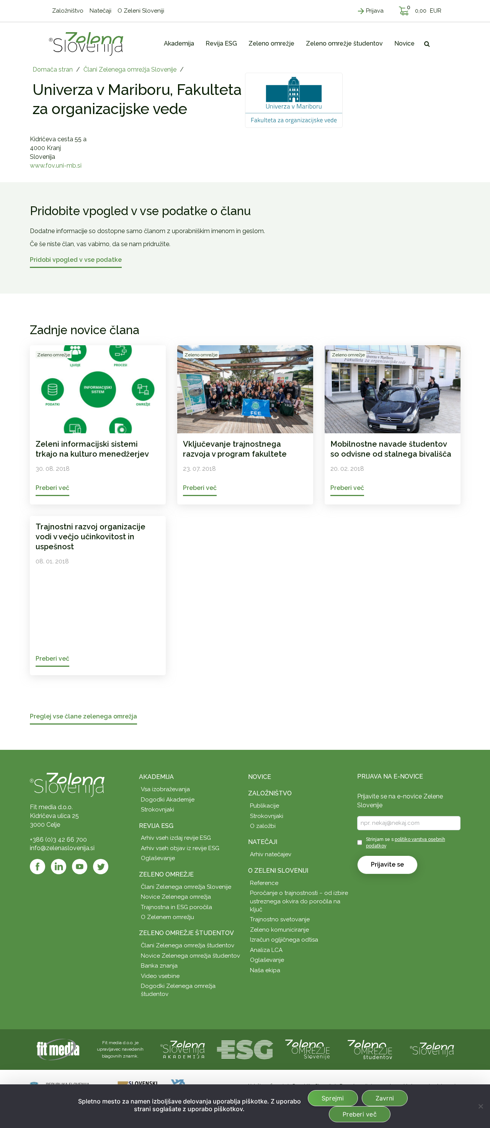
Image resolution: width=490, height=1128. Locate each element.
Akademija (156, 776)
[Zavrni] (480, 1106)
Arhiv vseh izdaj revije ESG (176, 837)
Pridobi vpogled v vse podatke (76, 260)
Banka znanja (159, 965)
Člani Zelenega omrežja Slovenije (129, 69)
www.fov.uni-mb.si (56, 165)
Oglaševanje (158, 858)
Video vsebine (160, 976)
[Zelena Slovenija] (86, 43)
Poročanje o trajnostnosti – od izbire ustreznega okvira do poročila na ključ (299, 901)
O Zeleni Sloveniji (278, 870)
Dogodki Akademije (167, 799)
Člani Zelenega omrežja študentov (187, 945)
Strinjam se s (405, 843)
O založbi (263, 826)
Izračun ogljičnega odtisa (284, 939)
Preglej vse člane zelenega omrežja (83, 716)
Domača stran (53, 69)
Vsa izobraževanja (165, 789)
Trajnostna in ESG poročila (176, 907)
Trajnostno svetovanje (280, 919)
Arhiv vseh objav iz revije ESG (180, 848)
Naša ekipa (265, 970)
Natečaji (262, 842)
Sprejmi (333, 1098)
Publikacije (264, 805)
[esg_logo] (245, 1049)
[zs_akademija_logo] (182, 1049)
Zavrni (385, 1098)
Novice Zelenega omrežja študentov (190, 955)
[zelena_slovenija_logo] (432, 1049)
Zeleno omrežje (166, 874)
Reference (264, 883)
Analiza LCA (266, 950)
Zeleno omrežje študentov (186, 933)
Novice (259, 776)
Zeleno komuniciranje (279, 929)
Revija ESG (156, 825)
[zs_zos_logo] (370, 1049)
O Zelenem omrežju (167, 917)
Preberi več (360, 1114)
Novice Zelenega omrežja (176, 896)
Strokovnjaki (157, 809)
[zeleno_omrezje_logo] (307, 1049)
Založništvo (270, 793)
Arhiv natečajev (270, 854)
